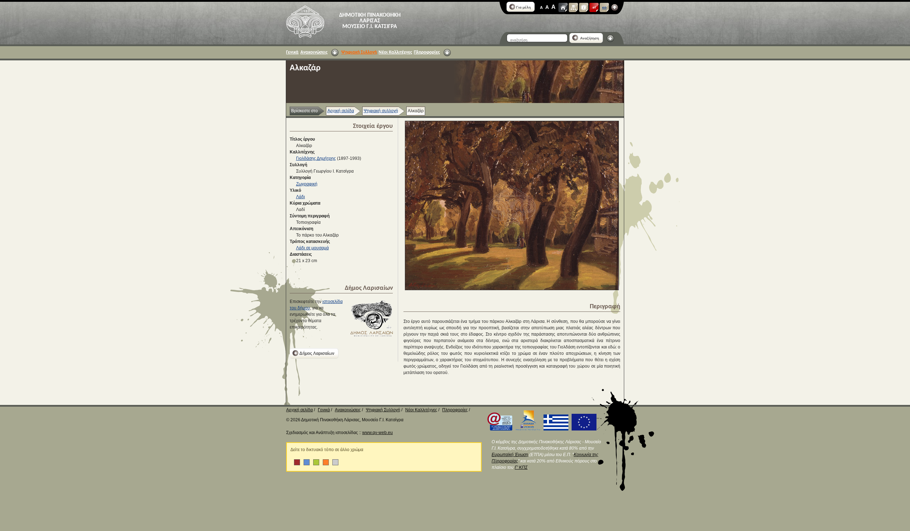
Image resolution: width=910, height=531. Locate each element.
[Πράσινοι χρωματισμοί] (316, 462)
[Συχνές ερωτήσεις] (583, 7)
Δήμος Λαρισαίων (316, 353)
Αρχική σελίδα (340, 110)
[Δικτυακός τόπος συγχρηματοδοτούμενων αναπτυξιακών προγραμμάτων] (526, 429)
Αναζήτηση (589, 38)
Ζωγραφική (306, 183)
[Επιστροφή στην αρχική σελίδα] (305, 21)
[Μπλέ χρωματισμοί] (307, 462)
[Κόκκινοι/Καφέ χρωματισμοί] (297, 462)
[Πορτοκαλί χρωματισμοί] (326, 462)
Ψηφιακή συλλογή (381, 110)
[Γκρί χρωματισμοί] (335, 462)
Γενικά (292, 52)
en (604, 7)
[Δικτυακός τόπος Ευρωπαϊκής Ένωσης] (582, 429)
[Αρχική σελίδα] (563, 7)
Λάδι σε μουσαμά (312, 247)
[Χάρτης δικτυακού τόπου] (573, 7)
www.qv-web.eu (377, 432)
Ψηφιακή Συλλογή (359, 52)
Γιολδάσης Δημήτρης (316, 158)
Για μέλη (523, 7)
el (594, 7)
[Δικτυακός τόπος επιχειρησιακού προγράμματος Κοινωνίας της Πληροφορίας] (498, 429)
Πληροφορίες (427, 52)
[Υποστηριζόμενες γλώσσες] (614, 7)
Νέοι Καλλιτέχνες (395, 52)
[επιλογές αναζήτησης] (610, 38)
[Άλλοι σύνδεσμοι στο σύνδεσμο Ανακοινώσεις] (334, 52)
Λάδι (300, 196)
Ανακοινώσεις (313, 52)
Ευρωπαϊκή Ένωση (510, 454)
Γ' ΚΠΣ (521, 467)
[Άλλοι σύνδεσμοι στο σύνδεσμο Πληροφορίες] (447, 52)
